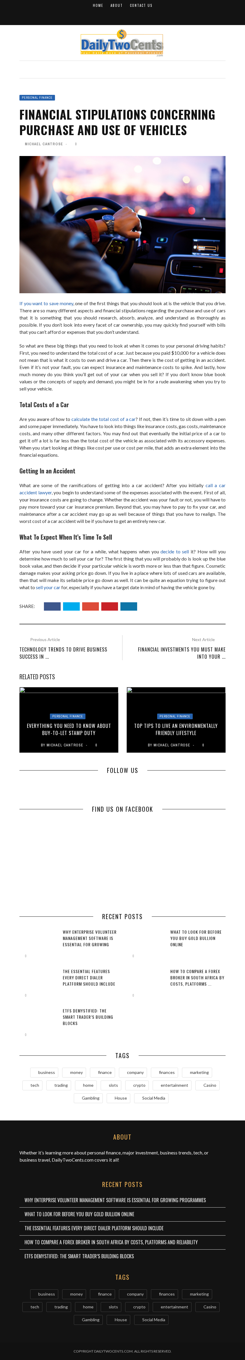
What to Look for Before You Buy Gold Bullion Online (196, 938)
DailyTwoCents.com (73, 1160)
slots (113, 1085)
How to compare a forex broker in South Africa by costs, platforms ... (197, 977)
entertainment (174, 1085)
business (46, 1072)
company (135, 1072)
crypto (139, 1085)
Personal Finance (37, 98)
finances (167, 1072)
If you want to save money (46, 303)
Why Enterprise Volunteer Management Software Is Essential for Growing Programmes (90, 941)
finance (105, 1072)
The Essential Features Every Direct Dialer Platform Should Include (89, 977)
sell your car (48, 587)
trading (61, 1085)
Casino (209, 1085)
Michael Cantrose (44, 144)
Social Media (153, 1097)
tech (34, 1085)
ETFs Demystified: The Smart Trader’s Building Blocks (88, 1016)
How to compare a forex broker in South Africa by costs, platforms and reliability (111, 1242)
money (76, 1072)
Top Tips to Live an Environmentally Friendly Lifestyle (176, 729)
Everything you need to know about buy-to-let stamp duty (69, 729)
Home (98, 5)
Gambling (90, 1097)
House (121, 1097)
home (88, 1085)
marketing (199, 1072)
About (117, 5)
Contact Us (141, 5)
